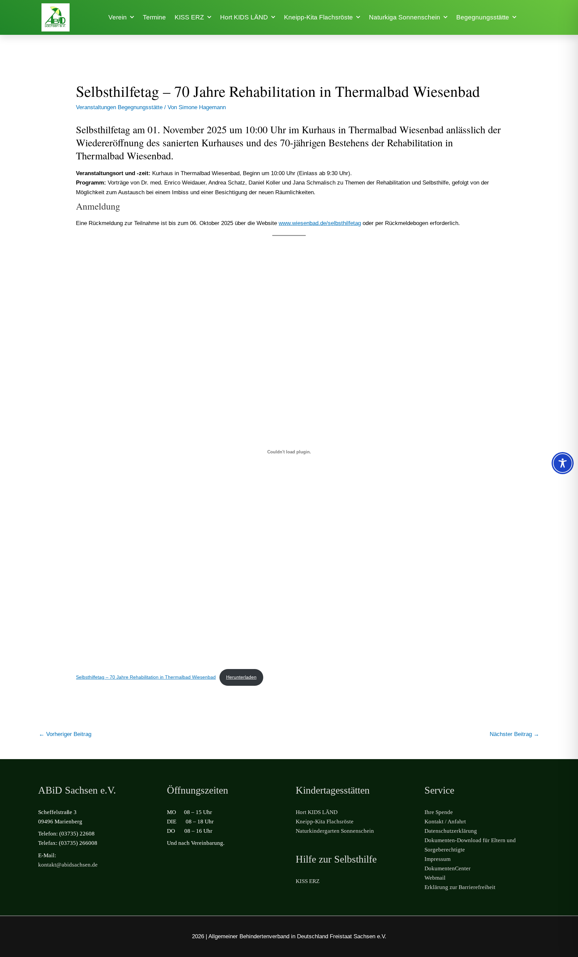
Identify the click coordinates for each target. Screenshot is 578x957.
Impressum (437, 859)
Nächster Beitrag (514, 734)
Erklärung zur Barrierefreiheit (459, 887)
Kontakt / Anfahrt (445, 821)
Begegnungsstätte (482, 17)
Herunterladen (241, 677)
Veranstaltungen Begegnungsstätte (119, 107)
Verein (117, 17)
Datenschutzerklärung (450, 831)
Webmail (435, 878)
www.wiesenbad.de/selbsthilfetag (320, 223)
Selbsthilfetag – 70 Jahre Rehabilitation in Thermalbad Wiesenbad (146, 677)
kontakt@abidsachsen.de (68, 865)
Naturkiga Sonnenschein (404, 17)
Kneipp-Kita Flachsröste (318, 17)
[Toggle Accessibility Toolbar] (562, 463)
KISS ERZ (189, 17)
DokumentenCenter (447, 868)
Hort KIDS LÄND (244, 17)
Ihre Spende (438, 812)
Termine (154, 17)
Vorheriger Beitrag (65, 734)
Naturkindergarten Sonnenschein (335, 831)
